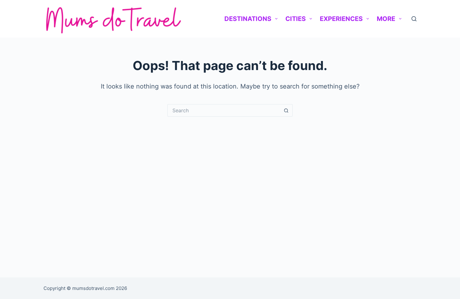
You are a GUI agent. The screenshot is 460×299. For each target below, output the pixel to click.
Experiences (341, 19)
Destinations (247, 19)
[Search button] (286, 110)
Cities (295, 19)
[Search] (414, 18)
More (386, 19)
